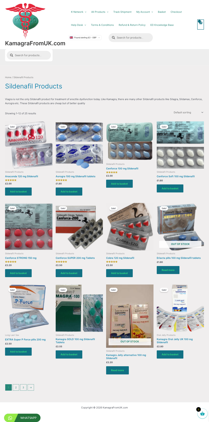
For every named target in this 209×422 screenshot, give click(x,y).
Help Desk (77, 24)
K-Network (77, 11)
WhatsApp (28, 418)
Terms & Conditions (102, 24)
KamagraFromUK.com (35, 43)
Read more (168, 270)
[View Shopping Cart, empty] (200, 24)
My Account (143, 11)
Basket (162, 11)
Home (8, 77)
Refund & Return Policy (132, 24)
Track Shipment (122, 11)
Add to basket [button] (18, 191)
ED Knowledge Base (162, 24)
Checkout (176, 11)
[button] (84, 11)
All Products (98, 11)
